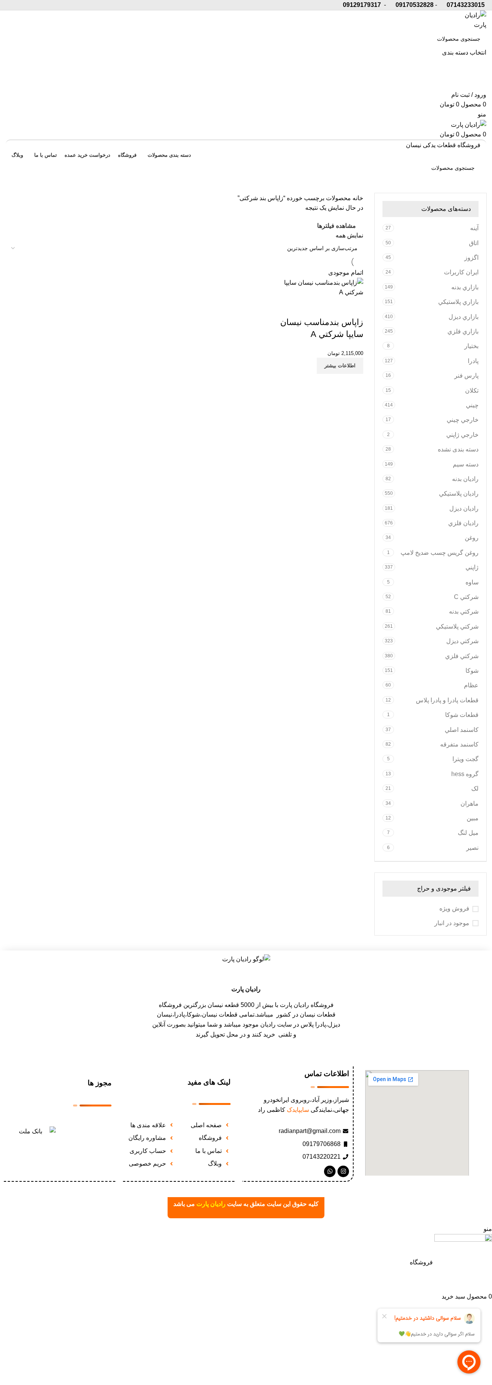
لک (475, 788)
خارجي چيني (463, 419)
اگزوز (471, 257)
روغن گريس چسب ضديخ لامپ (440, 552)
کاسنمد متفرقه (459, 744)
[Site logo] (470, 19)
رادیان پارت (246, 989)
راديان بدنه (465, 479)
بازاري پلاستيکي (458, 302)
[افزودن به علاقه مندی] (353, 307)
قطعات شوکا (462, 715)
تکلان (472, 390)
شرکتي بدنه (464, 611)
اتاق (474, 243)
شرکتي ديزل (462, 641)
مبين (473, 818)
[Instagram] (343, 1171)
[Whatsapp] (330, 1171)
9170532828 (416, 5)
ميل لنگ (468, 832)
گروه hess (465, 774)
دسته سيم (466, 464)
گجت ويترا (465, 759)
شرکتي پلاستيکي (457, 626)
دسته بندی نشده (458, 449)
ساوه (472, 582)
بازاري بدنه (465, 287)
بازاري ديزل (464, 316)
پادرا (473, 361)
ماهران (469, 803)
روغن (472, 537)
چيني (472, 405)
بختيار (471, 346)
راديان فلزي (463, 523)
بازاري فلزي (463, 331)
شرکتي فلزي (462, 656)
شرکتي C (466, 597)
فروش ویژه (454, 908)
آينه (474, 228)
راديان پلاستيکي (459, 493)
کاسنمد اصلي (462, 730)
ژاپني (472, 567)
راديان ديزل (464, 508)
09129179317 (362, 5)
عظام (471, 685)
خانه (357, 198)
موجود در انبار (451, 923)
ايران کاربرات (461, 272)
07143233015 (466, 5)
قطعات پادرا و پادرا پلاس (447, 700)
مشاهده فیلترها (336, 225)
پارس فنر (466, 375)
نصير (472, 847)
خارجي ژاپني (462, 434)
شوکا (472, 670)
